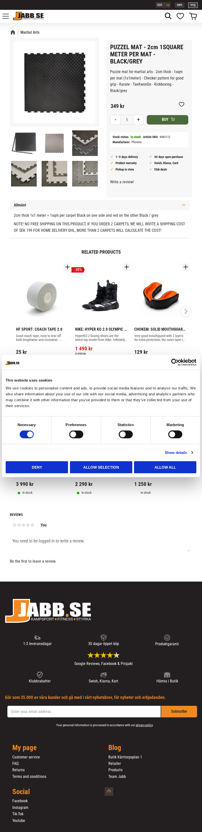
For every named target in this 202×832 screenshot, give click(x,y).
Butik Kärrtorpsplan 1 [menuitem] (125, 757)
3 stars (23, 525)
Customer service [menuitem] (26, 757)
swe (179, 5)
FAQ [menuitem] (15, 763)
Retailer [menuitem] (114, 763)
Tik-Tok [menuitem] (17, 814)
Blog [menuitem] (114, 748)
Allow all (165, 467)
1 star (14, 525)
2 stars (19, 525)
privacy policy (144, 725)
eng (193, 5)
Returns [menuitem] (18, 770)
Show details (176, 452)
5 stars (32, 525)
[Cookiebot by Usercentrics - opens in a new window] (174, 362)
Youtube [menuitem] (18, 820)
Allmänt (20, 205)
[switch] (76, 434)
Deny (37, 467)
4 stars (28, 525)
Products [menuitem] (115, 770)
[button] (8, 16)
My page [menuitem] (24, 748)
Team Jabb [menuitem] (117, 776)
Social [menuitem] (21, 792)
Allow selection (101, 467)
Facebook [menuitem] (20, 801)
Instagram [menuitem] (20, 807)
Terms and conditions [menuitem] (29, 776)
